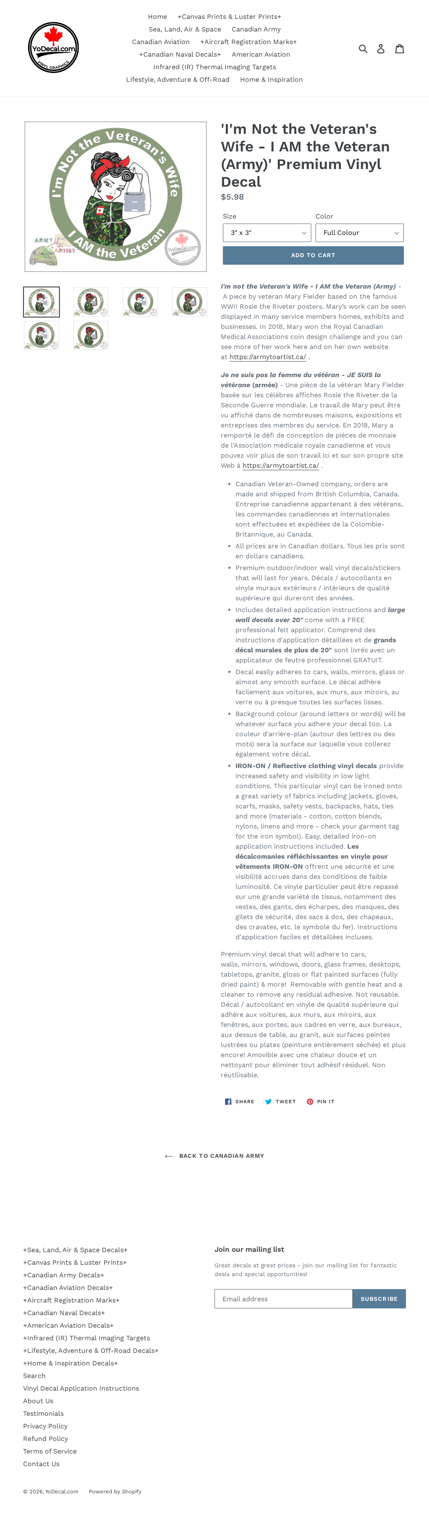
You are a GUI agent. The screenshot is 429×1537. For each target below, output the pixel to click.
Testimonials (43, 1413)
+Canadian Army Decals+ (63, 1275)
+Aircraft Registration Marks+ (248, 42)
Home (157, 17)
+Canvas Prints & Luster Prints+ (230, 17)
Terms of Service (50, 1451)
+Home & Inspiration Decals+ (70, 1363)
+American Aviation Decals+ (68, 1325)
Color (324, 216)
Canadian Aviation (161, 42)
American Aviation (261, 54)
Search (34, 1376)
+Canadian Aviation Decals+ (68, 1288)
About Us (38, 1401)
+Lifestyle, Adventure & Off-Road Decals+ (91, 1351)
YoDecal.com (61, 1491)
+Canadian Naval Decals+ (180, 54)
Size (229, 216)
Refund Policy (45, 1439)
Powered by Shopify (115, 1491)
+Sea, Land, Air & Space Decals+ (75, 1250)
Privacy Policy (45, 1426)
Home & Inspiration (271, 79)
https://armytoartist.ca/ (268, 357)
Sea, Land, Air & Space (185, 29)
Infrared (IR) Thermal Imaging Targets (214, 67)
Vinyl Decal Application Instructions (81, 1388)
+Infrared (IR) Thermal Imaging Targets (86, 1338)
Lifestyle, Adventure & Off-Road (178, 79)
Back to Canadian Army (221, 1155)
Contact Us (41, 1464)
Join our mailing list (249, 1249)
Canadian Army (256, 29)
